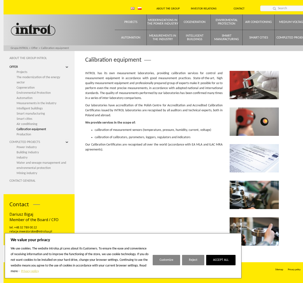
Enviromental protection (227, 22)
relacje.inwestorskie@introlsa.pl (30, 231)
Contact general (22, 181)
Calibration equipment (31, 129)
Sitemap (279, 269)
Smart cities (258, 37)
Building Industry (28, 152)
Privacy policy (30, 271)
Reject (193, 260)
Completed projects (24, 142)
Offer (34, 48)
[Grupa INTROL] (33, 29)
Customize (166, 260)
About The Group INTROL (28, 58)
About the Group (168, 8)
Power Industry (27, 147)
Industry (22, 157)
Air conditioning (258, 22)
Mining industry (27, 173)
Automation (130, 37)
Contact (239, 8)
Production (24, 134)
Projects (130, 22)
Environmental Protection (34, 93)
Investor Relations (204, 8)
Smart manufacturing (226, 37)
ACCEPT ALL (221, 260)
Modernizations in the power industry (162, 22)
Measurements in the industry (162, 37)
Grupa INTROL (19, 48)
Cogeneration (194, 22)
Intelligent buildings (195, 37)
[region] (123, 255)
